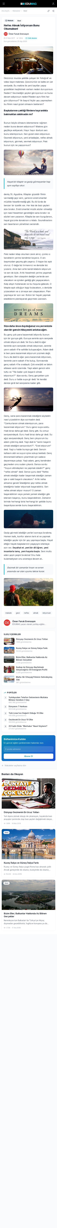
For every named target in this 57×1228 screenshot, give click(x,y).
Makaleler (16, 11)
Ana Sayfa (5, 11)
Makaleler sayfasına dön (15, 765)
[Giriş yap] (53, 3)
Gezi (25, 11)
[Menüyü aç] (3, 3)
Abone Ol (28, 756)
